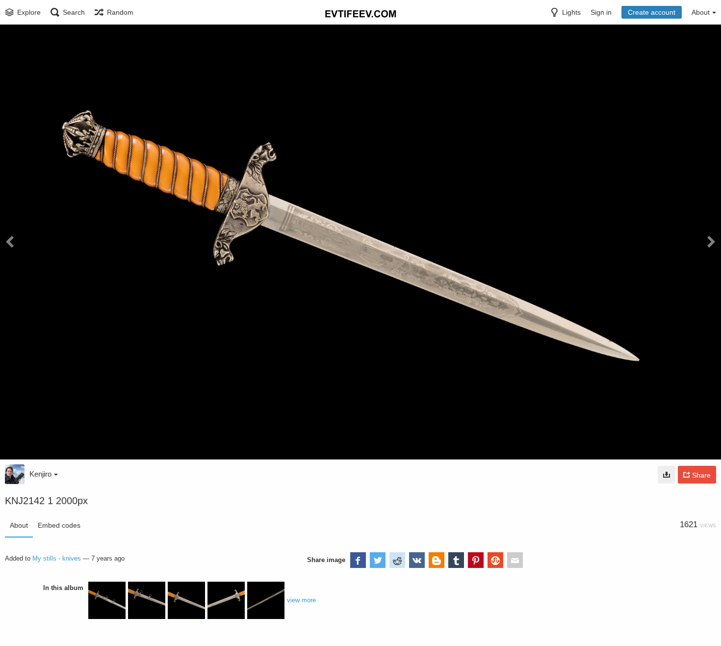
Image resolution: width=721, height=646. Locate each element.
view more (301, 600)
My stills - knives (56, 558)
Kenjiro (40, 474)
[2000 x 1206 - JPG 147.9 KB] (666, 475)
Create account (651, 12)
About (19, 525)
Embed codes (59, 525)
